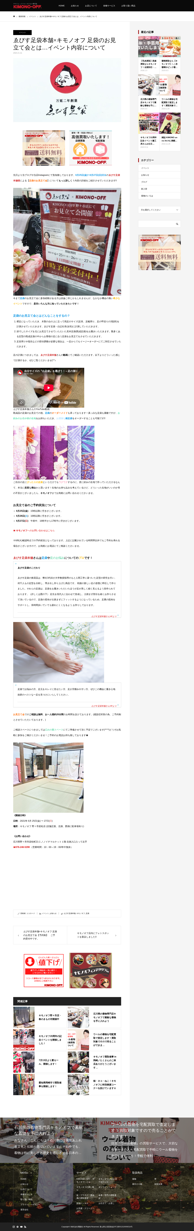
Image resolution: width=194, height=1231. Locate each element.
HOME (62, 6)
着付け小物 (137, 1184)
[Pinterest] (17, 1226)
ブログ (144, 182)
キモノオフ (80, 913)
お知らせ (75, 6)
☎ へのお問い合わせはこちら (34, 530)
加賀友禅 (158, 1184)
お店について (91, 6)
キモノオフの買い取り (85, 1188)
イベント (22, 32)
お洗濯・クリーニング (85, 1209)
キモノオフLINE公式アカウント (108, 1180)
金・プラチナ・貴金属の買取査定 (85, 1196)
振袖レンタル (82, 1203)
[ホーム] (14, 16)
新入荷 (144, 189)
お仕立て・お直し (106, 1203)
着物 (134, 1179)
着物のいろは (147, 196)
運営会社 (24, 1209)
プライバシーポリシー (30, 1204)
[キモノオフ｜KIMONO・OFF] (27, 5)
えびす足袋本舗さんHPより (104, 616)
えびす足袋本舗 (70, 913)
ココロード (30, 913)
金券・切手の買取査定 (107, 1196)
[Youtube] (21, 1226)
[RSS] (25, 1226)
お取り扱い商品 (128, 6)
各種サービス (109, 6)
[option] (78, 1140)
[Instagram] (13, 1226)
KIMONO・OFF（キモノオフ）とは (85, 1180)
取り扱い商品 (26, 1199)
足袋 (87, 913)
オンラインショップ (107, 1187)
